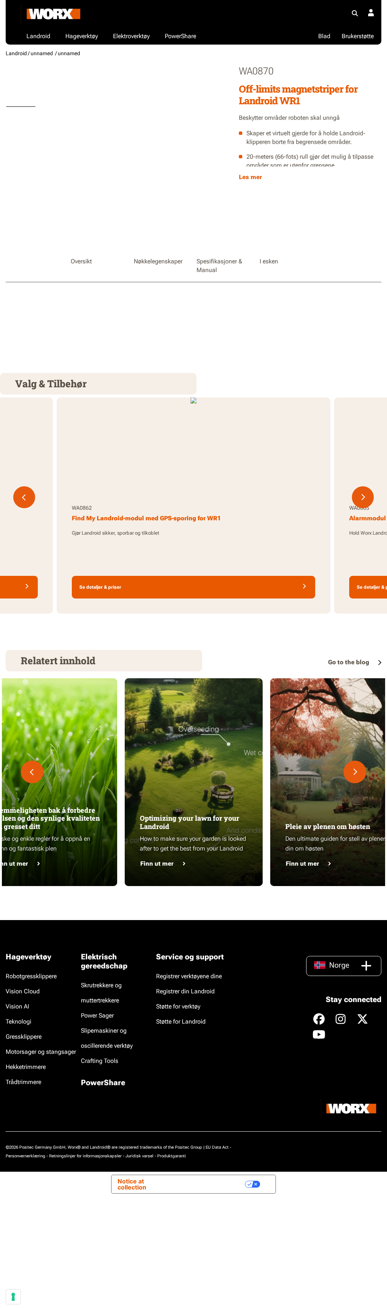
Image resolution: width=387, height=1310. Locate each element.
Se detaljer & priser (100, 587)
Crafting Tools (99, 1060)
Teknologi (18, 1021)
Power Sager (97, 1015)
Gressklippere (24, 1036)
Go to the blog (349, 662)
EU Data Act (217, 1147)
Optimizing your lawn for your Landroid (189, 822)
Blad (324, 36)
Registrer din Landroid (185, 991)
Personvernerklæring (25, 1156)
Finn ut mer (156, 863)
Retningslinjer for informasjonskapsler (85, 1156)
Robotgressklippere (31, 976)
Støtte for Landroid (181, 1021)
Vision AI (17, 1006)
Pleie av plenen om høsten (327, 826)
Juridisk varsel (139, 1156)
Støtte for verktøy (178, 1006)
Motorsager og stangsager (41, 1051)
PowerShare (103, 1082)
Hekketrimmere (26, 1066)
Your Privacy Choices (208, 1184)
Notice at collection (132, 1184)
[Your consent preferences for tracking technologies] (13, 1297)
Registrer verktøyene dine (189, 976)
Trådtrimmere (23, 1082)
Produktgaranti (171, 1156)
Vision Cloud (23, 991)
